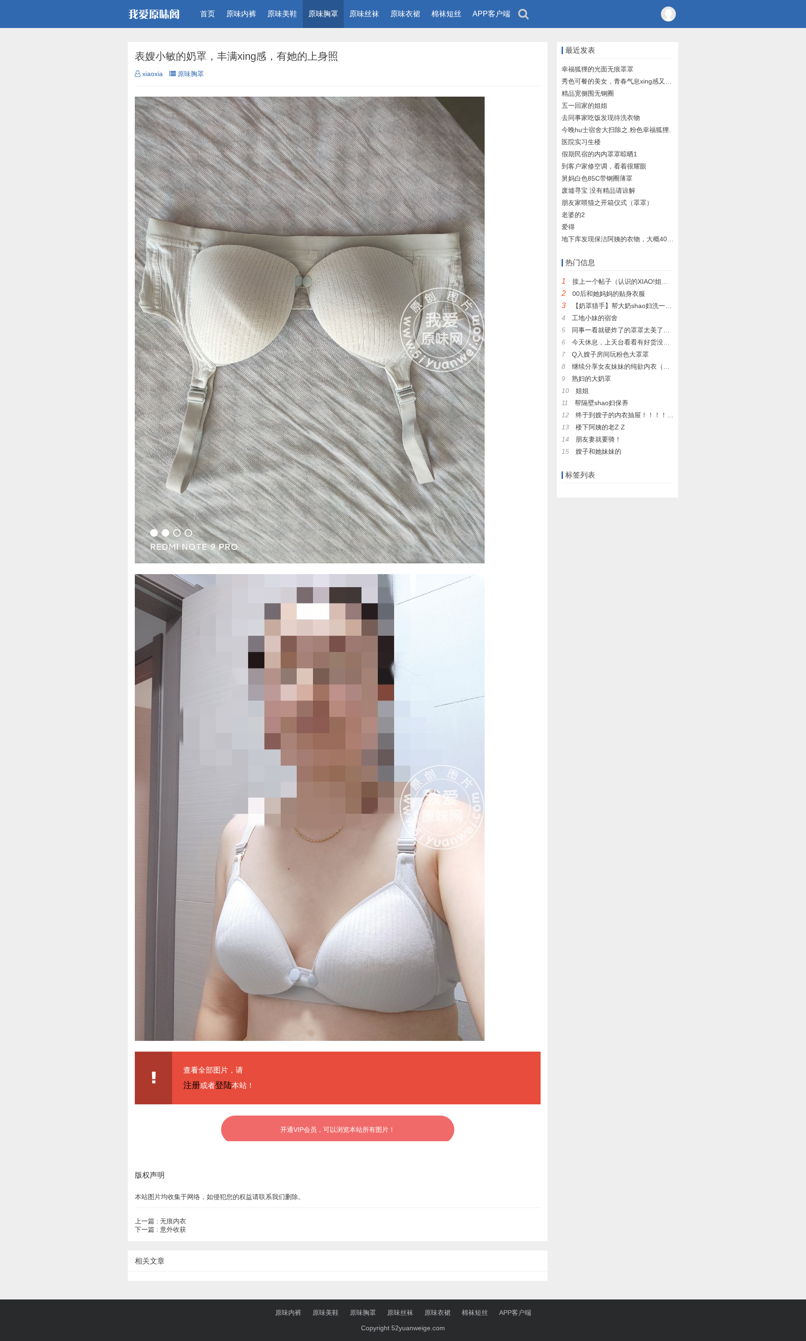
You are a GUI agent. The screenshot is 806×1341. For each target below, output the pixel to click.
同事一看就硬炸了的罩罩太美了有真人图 (630, 330)
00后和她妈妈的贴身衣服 (608, 293)
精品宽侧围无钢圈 (588, 93)
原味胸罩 (323, 14)
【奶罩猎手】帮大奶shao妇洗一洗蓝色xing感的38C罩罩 (653, 305)
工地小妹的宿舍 (595, 318)
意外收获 (160, 1229)
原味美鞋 (282, 14)
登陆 (223, 1085)
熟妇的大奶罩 (591, 378)
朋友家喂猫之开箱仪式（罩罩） (607, 202)
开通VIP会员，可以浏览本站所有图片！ (337, 1129)
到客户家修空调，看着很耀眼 (604, 166)
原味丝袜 (364, 14)
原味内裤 (241, 14)
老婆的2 (573, 214)
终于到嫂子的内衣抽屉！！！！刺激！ (631, 415)
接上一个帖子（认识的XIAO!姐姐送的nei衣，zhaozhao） (655, 281)
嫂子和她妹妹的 (598, 451)
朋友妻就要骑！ (598, 439)
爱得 (568, 227)
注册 (191, 1085)
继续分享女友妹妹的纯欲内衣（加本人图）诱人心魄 (647, 366)
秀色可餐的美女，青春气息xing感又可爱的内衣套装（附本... (649, 81)
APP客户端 (491, 14)
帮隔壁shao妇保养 (601, 403)
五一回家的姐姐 (584, 105)
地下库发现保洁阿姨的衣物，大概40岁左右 (624, 239)
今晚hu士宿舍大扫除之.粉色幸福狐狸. (616, 129)
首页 (207, 14)
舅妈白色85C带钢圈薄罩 (597, 178)
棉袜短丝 (446, 14)
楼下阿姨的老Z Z (600, 427)
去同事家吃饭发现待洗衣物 (601, 117)
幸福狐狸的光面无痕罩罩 (597, 69)
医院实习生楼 (581, 142)
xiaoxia (152, 73)
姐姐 (582, 390)
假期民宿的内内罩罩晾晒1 (599, 154)
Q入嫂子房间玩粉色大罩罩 (610, 354)
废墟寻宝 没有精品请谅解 (598, 190)
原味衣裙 (405, 14)
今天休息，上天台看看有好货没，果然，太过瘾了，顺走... (656, 342)
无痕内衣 (160, 1221)
